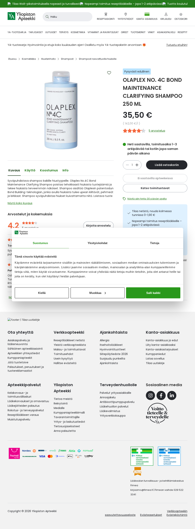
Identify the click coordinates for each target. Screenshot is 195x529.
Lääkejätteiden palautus (24, 406)
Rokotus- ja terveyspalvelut (26, 410)
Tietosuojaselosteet (67, 426)
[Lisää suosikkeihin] (109, 72)
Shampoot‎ (67, 58)
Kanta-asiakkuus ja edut (162, 340)
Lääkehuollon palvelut (114, 406)
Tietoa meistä (63, 399)
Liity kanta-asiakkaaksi (160, 345)
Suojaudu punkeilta (112, 358)
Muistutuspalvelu (19, 419)
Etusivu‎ (12, 58)
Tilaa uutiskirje (155, 363)
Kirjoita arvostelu (98, 226)
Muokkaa (95, 292)
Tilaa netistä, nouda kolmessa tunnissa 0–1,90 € (152, 213)
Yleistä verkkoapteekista (70, 345)
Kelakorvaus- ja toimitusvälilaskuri (19, 395)
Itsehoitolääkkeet (111, 345)
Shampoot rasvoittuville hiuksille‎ (97, 58)
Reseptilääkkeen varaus (23, 415)
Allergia (104, 340)
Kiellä (42, 292)
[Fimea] (141, 456)
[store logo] (21, 16)
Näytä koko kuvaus (20, 203)
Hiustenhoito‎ (48, 58)
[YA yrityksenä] (157, 413)
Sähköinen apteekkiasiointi (25, 349)
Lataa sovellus (155, 358)
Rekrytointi (61, 403)
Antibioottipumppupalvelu (117, 402)
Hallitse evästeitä (65, 363)
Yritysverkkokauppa (112, 416)
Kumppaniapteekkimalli (69, 412)
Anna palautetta (65, 431)
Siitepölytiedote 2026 (114, 354)
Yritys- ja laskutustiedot (69, 422)
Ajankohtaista (109, 363)
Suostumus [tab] (40, 243)
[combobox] (67, 16)
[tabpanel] (61, 193)
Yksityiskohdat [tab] (97, 243)
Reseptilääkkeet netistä (69, 340)
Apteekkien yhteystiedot (24, 353)
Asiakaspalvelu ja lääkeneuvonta (19, 342)
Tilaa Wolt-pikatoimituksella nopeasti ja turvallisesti (46, 4)
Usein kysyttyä (63, 358)
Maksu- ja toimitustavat (70, 349)
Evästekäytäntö (177, 515)
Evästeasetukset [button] (151, 515)
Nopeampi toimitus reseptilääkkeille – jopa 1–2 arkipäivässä (157, 223)
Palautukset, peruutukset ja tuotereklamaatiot (26, 369)
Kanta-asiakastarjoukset (162, 349)
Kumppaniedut (156, 354)
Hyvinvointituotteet (112, 349)
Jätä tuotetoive (18, 362)
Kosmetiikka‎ (29, 58)
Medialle (59, 408)
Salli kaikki (153, 292)
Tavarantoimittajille (67, 417)
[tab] (14, 170)
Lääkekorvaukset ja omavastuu (28, 401)
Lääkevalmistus (110, 411)
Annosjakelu (108, 397)
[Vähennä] (137, 165)
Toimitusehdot (63, 354)
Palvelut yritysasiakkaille (115, 393)
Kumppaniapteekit (20, 358)
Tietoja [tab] (154, 243)
